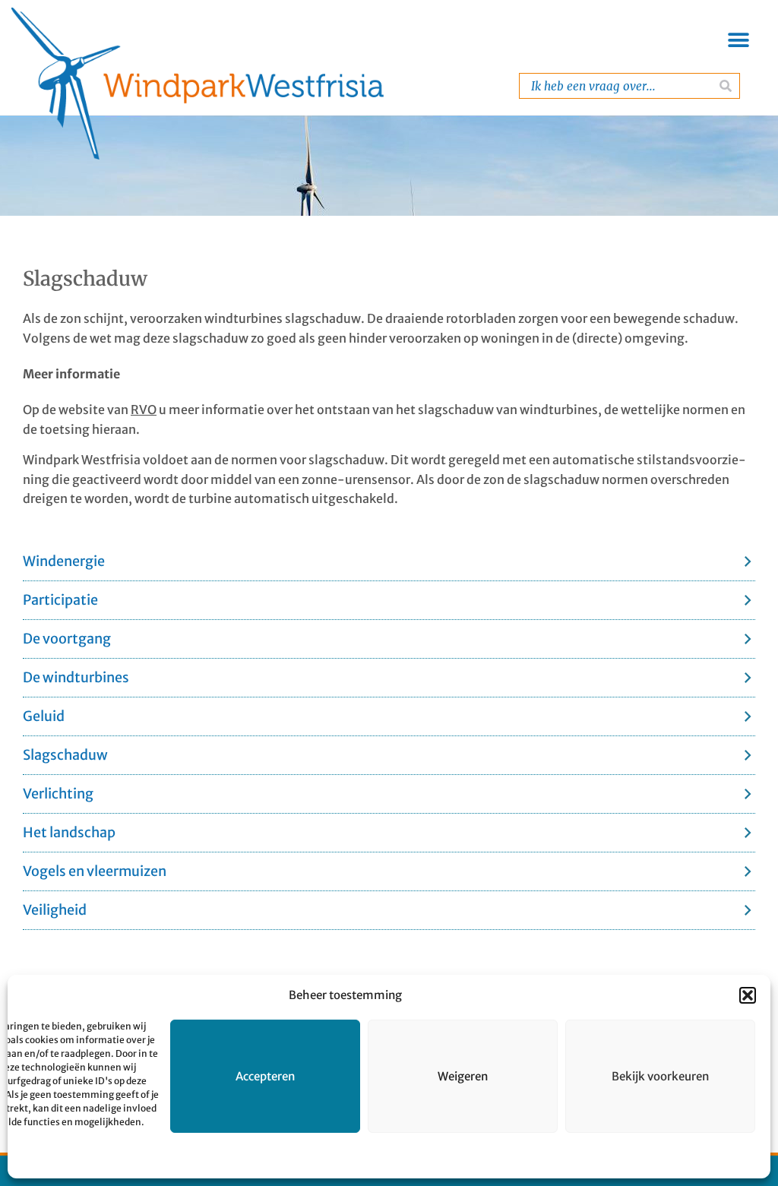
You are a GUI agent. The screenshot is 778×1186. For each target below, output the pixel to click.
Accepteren (265, 1076)
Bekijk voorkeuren (660, 1076)
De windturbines (76, 677)
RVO (144, 409)
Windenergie (64, 561)
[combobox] (615, 86)
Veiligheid (55, 910)
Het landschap (69, 832)
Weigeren (463, 1076)
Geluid (44, 716)
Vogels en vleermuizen (94, 871)
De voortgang (67, 638)
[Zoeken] (726, 86)
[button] (747, 995)
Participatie (60, 600)
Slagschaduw (65, 755)
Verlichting (58, 793)
